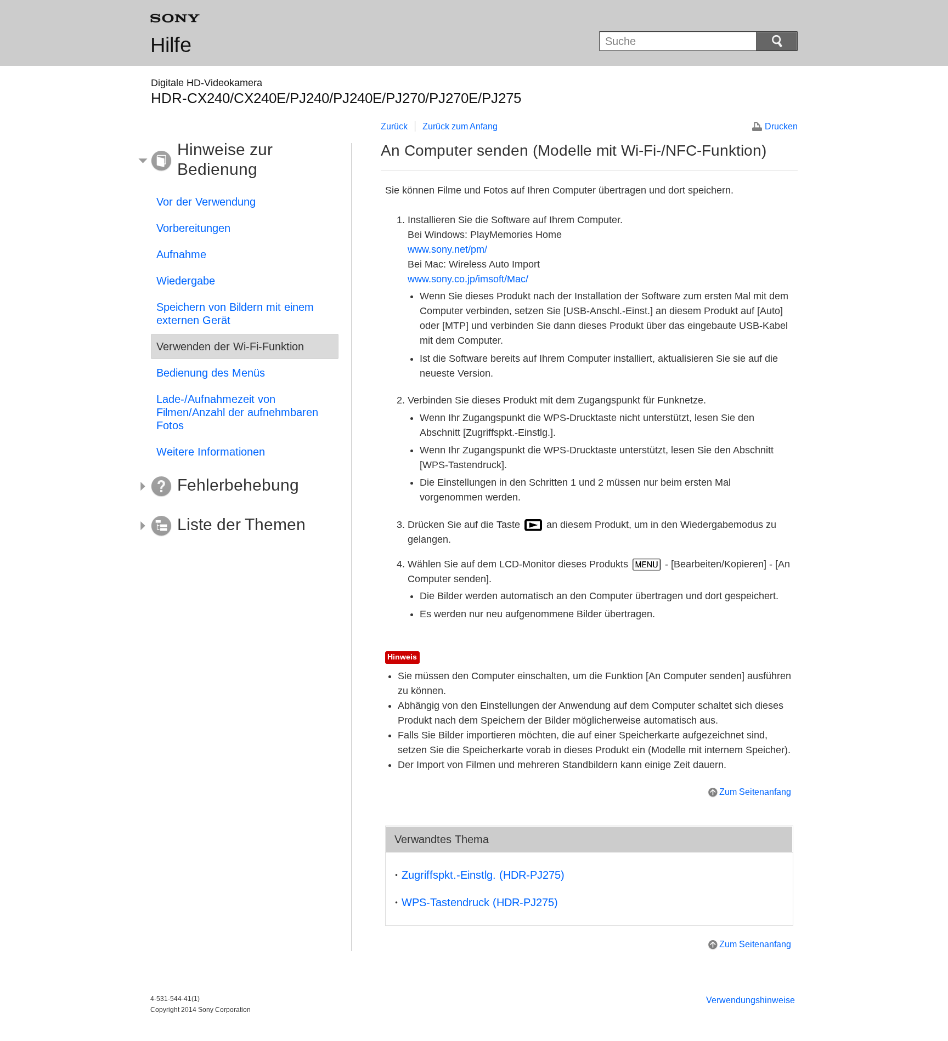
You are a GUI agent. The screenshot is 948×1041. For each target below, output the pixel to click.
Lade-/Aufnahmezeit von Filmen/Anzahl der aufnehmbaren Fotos (237, 412)
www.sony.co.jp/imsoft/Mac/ (468, 279)
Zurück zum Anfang (460, 126)
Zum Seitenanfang (755, 792)
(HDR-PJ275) (483, 875)
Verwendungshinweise (750, 1000)
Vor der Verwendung (206, 202)
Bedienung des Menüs (210, 373)
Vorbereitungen (193, 228)
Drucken (781, 126)
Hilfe (170, 45)
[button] (236, 161)
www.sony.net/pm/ (447, 249)
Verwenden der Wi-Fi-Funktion (230, 346)
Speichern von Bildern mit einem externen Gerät (235, 313)
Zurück (394, 126)
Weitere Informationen (210, 452)
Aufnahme (181, 254)
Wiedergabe (185, 281)
